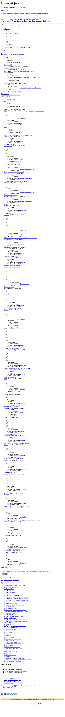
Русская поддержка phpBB (8, 687)
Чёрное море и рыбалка (11, 415)
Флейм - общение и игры (12, 54)
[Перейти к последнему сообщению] (24, 123)
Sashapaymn (10, 89)
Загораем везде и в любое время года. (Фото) (17, 506)
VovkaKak (23, 489)
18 (8, 276)
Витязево (27, 21)
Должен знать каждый (10, 256)
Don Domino (23, 547)
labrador (22, 389)
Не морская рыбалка (10, 434)
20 (8, 279)
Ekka (5, 267)
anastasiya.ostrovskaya (26, 169)
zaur (5, 164)
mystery (6, 328)
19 (8, 277)
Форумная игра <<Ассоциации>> (30, 77)
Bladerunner (23, 469)
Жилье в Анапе (19, 699)
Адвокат (6, 394)
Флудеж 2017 (8, 65)
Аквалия (22, 455)
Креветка (23, 503)
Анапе (14, 21)
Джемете (20, 21)
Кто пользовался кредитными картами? (15, 181)
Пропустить (4, 10)
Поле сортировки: (20, 571)
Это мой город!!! (9, 287)
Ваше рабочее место (10, 377)
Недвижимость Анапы (50, 699)
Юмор (6, 82)
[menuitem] (13, 32)
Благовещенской (38, 21)
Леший (22, 253)
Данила (6, 417)
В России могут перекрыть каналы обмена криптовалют (20, 238)
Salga (5, 288)
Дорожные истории (9, 472)
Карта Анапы (43, 699)
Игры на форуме (29, 71)
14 (8, 296)
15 (8, 297)
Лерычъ (22, 403)
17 (8, 274)
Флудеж (6, 204)
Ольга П (22, 517)
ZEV (5, 379)
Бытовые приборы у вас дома (12, 265)
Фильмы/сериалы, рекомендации (13, 458)
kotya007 (6, 182)
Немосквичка (8, 146)
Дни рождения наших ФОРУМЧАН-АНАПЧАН (18, 135)
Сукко (47, 21)
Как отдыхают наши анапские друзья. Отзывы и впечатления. (22, 520)
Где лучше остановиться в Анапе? (14, 172)
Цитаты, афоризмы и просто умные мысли (16, 327)
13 (8, 294)
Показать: (5, 571)
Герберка (22, 374)
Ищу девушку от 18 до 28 (11, 162)
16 (8, 273)
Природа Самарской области (12, 308)
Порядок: (41, 571)
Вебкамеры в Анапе (35, 699)
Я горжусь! (7, 392)
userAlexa (10, 78)
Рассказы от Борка (9, 534)
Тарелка (6, 494)
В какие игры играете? (10, 195)
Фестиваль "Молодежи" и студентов (14, 247)
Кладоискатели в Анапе (11, 406)
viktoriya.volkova (8, 173)
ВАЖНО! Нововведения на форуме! (14, 109)
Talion (22, 244)
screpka (22, 305)
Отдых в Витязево (27, 699)
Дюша (22, 141)
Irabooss (6, 248)
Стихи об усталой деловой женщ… (30, 88)
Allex (5, 111)
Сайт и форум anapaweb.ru (36, 111)
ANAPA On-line (13, 699)
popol (21, 345)
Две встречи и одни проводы (12, 550)
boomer (6, 205)
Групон (6, 492)
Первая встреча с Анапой (11, 348)
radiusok (6, 408)
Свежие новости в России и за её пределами (17, 368)
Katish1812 (23, 210)
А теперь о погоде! (9, 144)
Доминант (7, 435)
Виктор (6, 445)
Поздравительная (9, 213)
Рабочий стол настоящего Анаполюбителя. (16, 443)
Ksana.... (6, 136)
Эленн (6, 310)
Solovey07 (7, 239)
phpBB (14, 686)
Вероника (7, 474)
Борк (5, 535)
